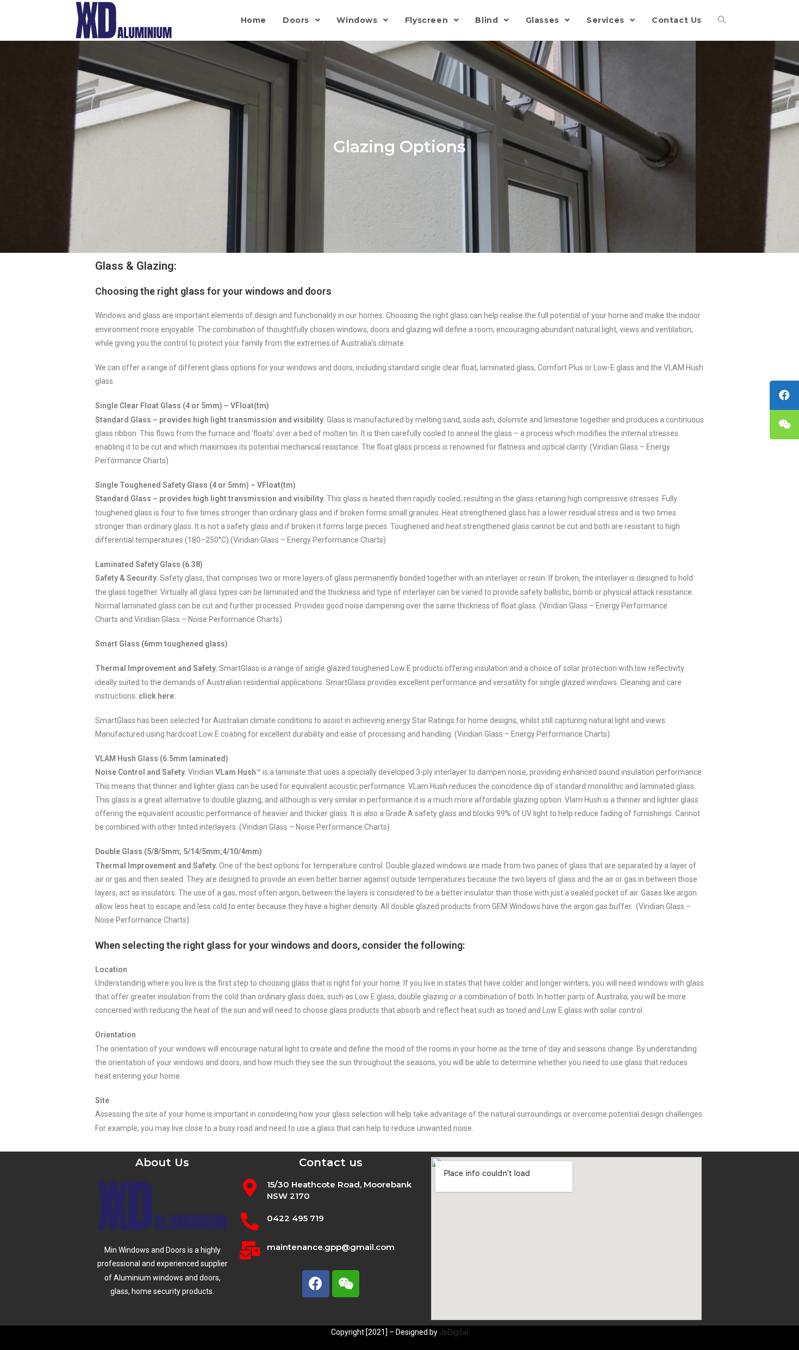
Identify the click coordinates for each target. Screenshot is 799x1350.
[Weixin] (345, 1283)
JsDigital (454, 1332)
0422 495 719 (295, 1218)
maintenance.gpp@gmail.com (331, 1247)
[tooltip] (784, 395)
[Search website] (722, 20)
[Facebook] (315, 1283)
